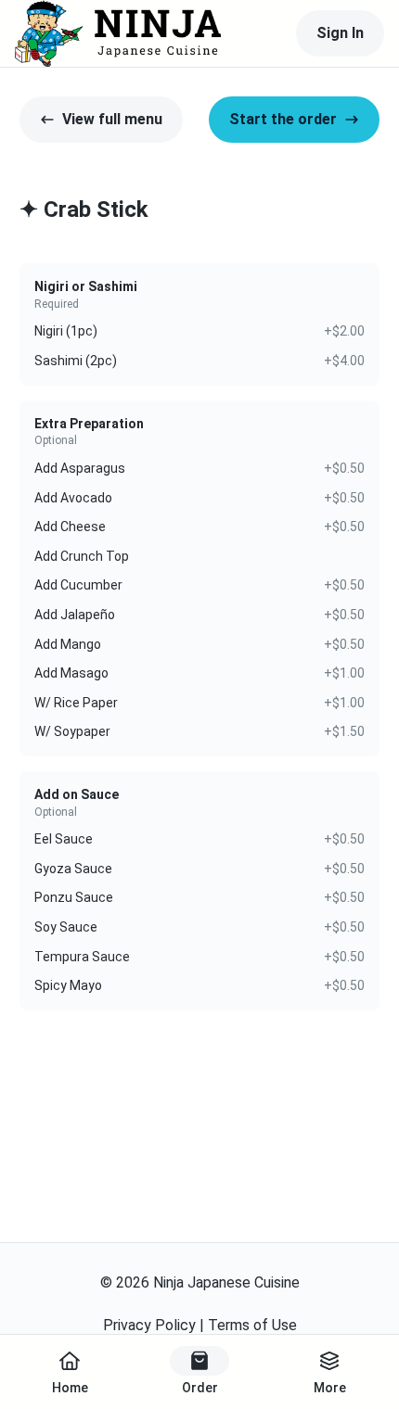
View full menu (112, 119)
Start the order (283, 119)
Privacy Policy (149, 1325)
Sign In (340, 33)
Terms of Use (252, 1325)
